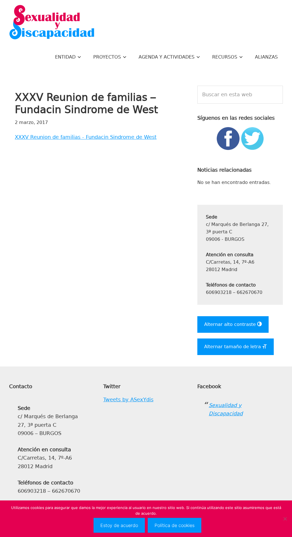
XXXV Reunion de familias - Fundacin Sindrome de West (86, 137)
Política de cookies (174, 525)
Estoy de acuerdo (119, 525)
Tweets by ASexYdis (128, 399)
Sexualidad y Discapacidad (52, 23)
